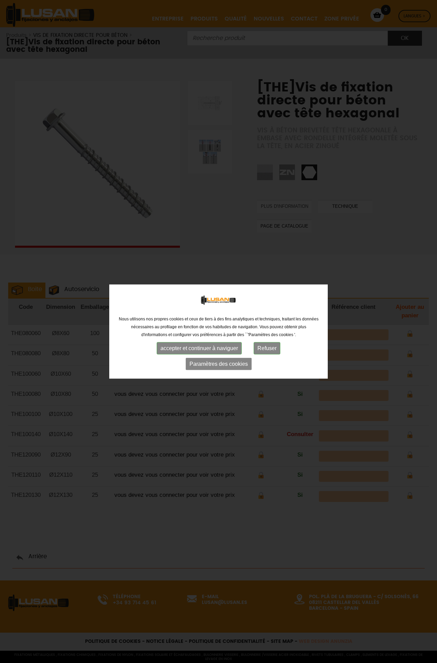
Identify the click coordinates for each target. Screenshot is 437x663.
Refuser (267, 348)
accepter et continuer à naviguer (199, 348)
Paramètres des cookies (218, 363)
